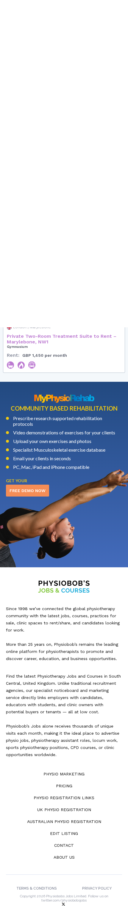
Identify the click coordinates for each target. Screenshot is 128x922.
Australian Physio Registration (64, 821)
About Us (64, 857)
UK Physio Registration (64, 809)
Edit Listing (64, 833)
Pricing (64, 785)
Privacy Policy (97, 888)
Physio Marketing (64, 774)
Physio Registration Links (64, 797)
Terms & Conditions (36, 888)
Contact (64, 845)
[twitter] (64, 904)
